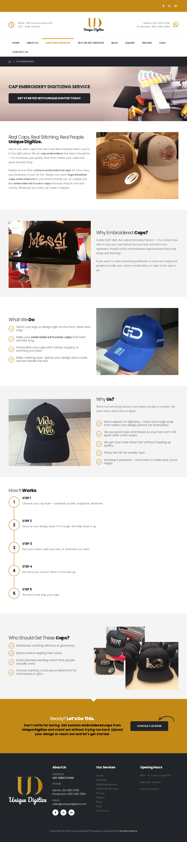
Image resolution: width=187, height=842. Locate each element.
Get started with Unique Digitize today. (49, 98)
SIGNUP (35, 10)
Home (15, 43)
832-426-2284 (77, 794)
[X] (169, 6)
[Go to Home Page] (10, 61)
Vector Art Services (91, 43)
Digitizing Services (58, 43)
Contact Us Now (149, 726)
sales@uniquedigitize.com (69, 804)
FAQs (162, 43)
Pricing (147, 43)
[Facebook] (163, 6)
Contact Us (20, 52)
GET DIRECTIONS (63, 778)
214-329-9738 (70, 790)
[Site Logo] (93, 25)
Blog (114, 43)
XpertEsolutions (128, 831)
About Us (32, 43)
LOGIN (17, 10)
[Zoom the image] (28, 778)
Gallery (130, 43)
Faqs (99, 806)
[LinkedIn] (175, 6)
